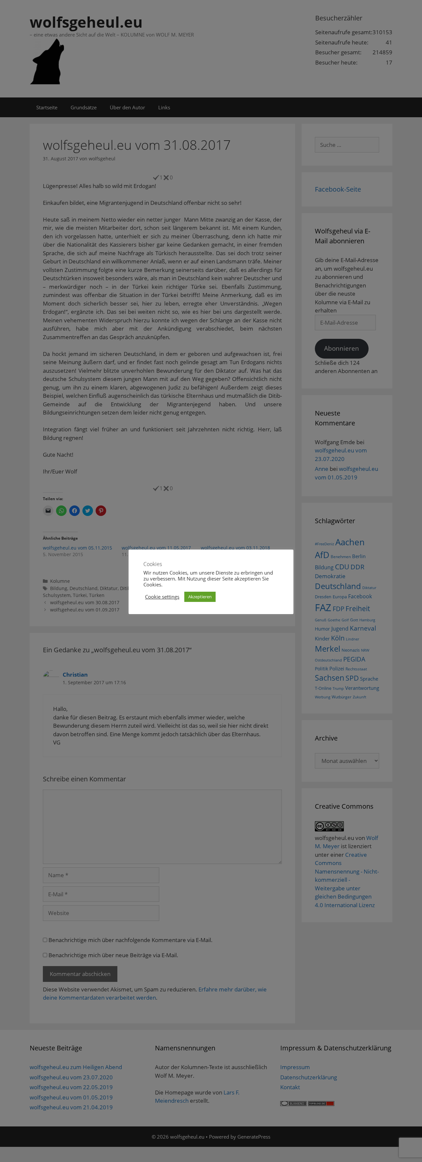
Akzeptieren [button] (200, 597)
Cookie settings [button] (162, 597)
